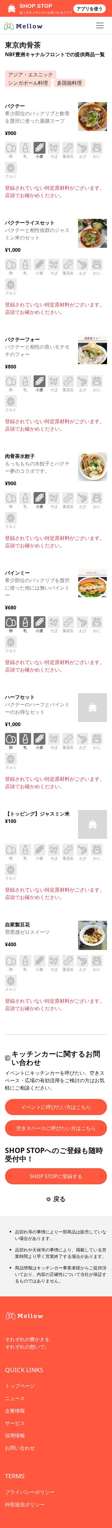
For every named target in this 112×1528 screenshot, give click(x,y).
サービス (15, 1423)
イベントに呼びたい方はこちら (56, 1107)
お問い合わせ (20, 1447)
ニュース (15, 1398)
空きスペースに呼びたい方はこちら (56, 1128)
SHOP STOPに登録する (56, 1176)
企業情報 (15, 1410)
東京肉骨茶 (23, 45)
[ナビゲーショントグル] (99, 25)
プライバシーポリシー (30, 1492)
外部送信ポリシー (25, 1504)
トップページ (20, 1385)
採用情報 (15, 1435)
